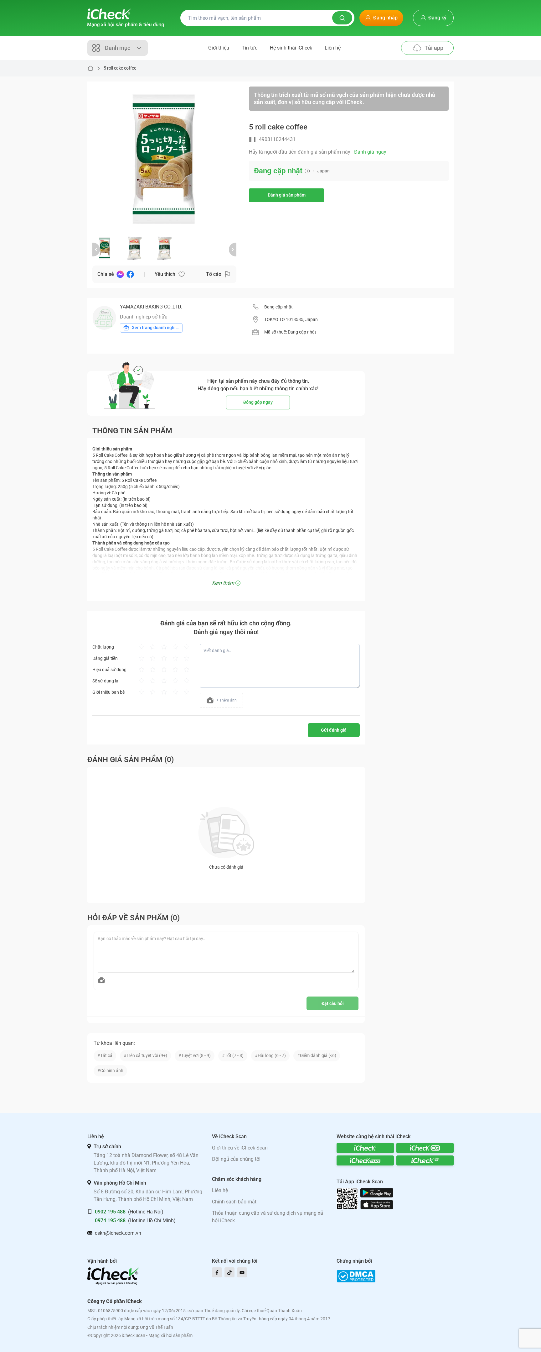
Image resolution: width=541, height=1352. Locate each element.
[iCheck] (365, 1148)
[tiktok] (229, 1272)
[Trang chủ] (125, 17)
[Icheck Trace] (365, 1160)
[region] (164, 159)
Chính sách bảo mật (234, 1202)
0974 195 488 (110, 1220)
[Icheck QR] (425, 1148)
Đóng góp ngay (258, 402)
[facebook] (217, 1272)
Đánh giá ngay (370, 152)
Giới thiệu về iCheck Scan (240, 1148)
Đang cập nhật (278, 306)
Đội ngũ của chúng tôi (236, 1159)
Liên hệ (333, 48)
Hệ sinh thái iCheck (291, 48)
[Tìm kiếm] (342, 17)
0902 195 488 (110, 1212)
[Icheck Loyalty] (425, 1160)
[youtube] (242, 1272)
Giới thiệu (218, 48)
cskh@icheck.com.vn (118, 1233)
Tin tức (249, 48)
